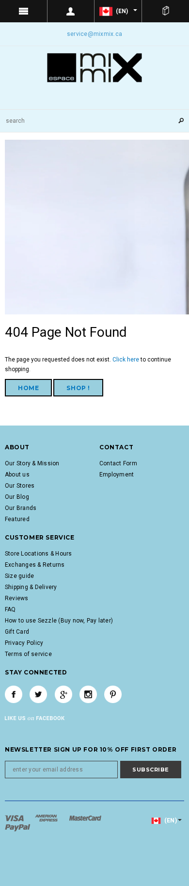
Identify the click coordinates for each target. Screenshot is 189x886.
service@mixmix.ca (94, 34)
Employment (116, 474)
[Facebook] (13, 694)
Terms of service (28, 654)
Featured (17, 519)
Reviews (17, 598)
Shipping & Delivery (31, 587)
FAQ (10, 609)
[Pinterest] (113, 694)
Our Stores (19, 485)
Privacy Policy (24, 643)
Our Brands (20, 508)
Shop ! (78, 388)
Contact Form (118, 463)
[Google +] (63, 694)
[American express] (47, 818)
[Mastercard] (85, 818)
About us (17, 474)
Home (28, 388)
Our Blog (17, 496)
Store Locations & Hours (38, 553)
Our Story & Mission (32, 463)
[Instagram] (88, 694)
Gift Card (17, 631)
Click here (126, 359)
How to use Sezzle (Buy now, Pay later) (59, 620)
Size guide (19, 576)
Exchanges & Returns (35, 564)
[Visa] (15, 818)
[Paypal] (18, 827)
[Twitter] (38, 694)
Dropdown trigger (71, 11)
